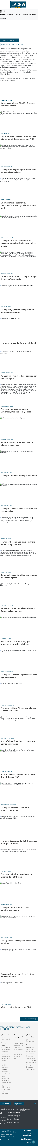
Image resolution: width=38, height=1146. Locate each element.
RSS (29, 1142)
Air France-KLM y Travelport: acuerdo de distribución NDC (18, 775)
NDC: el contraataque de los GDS (16, 1007)
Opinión (9, 1119)
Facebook (17, 1112)
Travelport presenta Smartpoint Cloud (18, 343)
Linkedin (16, 1119)
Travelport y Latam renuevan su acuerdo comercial (15, 809)
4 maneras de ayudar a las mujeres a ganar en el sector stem (18, 609)
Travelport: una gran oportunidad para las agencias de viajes (18, 171)
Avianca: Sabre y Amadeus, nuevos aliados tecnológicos (17, 443)
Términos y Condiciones (8, 1140)
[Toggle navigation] (4, 11)
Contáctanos (26, 1139)
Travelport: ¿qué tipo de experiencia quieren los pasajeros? (17, 311)
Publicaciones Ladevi (25, 1109)
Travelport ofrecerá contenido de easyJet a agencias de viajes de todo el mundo (18, 243)
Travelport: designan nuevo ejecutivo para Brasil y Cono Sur (18, 543)
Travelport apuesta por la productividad (19, 475)
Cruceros (10, 1116)
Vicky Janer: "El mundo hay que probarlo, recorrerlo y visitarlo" (15, 642)
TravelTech (33, 14)
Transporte (10, 1109)
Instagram (17, 1116)
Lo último (10, 14)
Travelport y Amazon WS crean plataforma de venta (15, 908)
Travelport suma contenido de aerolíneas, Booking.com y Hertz (16, 410)
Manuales (17, 14)
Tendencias (10, 1112)
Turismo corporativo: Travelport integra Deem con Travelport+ (19, 277)
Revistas (10, 1122)
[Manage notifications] (33, 1141)
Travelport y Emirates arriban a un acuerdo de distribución (16, 875)
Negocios (25, 14)
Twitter (16, 1109)
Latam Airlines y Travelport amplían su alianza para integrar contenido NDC (18, 137)
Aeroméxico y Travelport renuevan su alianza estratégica (18, 742)
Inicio (4, 40)
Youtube (16, 1122)
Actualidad (3, 1109)
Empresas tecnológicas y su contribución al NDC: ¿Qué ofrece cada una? (18, 205)
